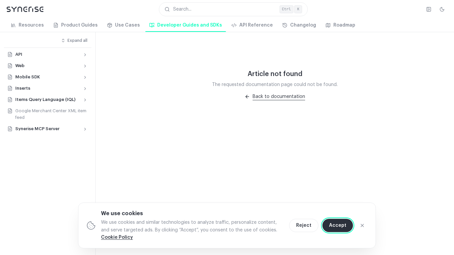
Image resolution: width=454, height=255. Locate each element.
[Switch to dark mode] (442, 9)
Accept (337, 225)
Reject (303, 225)
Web (20, 65)
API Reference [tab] (256, 25)
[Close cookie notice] (362, 225)
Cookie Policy (117, 237)
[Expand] (85, 55)
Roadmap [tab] (344, 25)
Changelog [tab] (303, 25)
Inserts (22, 88)
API (18, 54)
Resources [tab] (31, 25)
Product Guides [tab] (79, 25)
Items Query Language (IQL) (45, 99)
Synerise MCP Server (37, 129)
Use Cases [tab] (127, 25)
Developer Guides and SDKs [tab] (189, 25)
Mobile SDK (27, 77)
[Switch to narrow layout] (428, 9)
